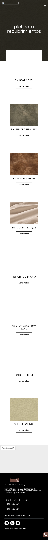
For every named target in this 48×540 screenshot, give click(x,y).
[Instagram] (12, 523)
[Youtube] (18, 523)
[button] (45, 5)
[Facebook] (6, 523)
